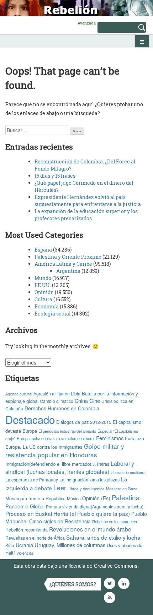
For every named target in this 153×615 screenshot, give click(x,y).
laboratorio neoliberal (128, 472)
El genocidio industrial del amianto (67, 431)
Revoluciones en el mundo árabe (90, 529)
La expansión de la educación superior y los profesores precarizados (86, 215)
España (43, 249)
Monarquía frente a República (35, 498)
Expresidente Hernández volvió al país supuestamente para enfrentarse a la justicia (88, 200)
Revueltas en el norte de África (35, 538)
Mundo (43, 278)
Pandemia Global (24, 506)
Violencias (25, 553)
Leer (59, 487)
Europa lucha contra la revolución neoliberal (56, 438)
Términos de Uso (33, 572)
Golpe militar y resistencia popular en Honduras (64, 450)
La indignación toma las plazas (89, 479)
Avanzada (87, 23)
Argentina (68, 271)
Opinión (44, 292)
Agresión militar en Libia (56, 393)
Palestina (126, 497)
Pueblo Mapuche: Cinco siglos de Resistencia (76, 517)
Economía (47, 306)
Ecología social (52, 313)
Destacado (30, 419)
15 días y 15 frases (55, 175)
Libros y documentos (86, 488)
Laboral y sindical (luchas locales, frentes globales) (69, 467)
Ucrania (24, 545)
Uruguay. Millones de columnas (70, 545)
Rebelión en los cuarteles (114, 521)
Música (74, 498)
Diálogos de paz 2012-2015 (83, 422)
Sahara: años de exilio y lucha (103, 537)
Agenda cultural (18, 393)
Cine (94, 400)
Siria (9, 545)
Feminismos (109, 438)
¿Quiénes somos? (72, 584)
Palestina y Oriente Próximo (68, 256)
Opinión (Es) (96, 498)
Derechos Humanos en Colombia (62, 408)
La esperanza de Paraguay (31, 479)
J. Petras (101, 464)
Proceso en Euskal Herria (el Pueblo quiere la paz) (67, 513)
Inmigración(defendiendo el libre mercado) (48, 463)
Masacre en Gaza (121, 488)
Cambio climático (56, 401)
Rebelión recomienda (26, 530)
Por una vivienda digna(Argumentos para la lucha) (94, 506)
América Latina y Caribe (63, 263)
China (81, 400)
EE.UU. (43, 285)
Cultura (43, 299)
